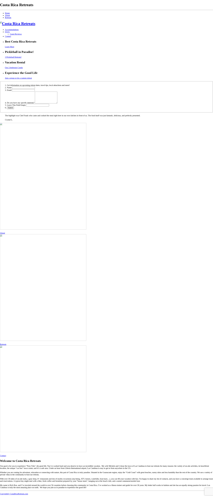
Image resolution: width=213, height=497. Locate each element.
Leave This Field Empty (16, 105)
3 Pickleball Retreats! (13, 57)
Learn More (9, 47)
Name (9, 88)
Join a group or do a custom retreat (18, 78)
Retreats (8, 18)
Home (7, 13)
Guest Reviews (16, 34)
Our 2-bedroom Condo (14, 68)
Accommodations (12, 30)
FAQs (7, 32)
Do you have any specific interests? (20, 103)
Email (9, 90)
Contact (8, 36)
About (7, 15)
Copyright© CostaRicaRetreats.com (14, 494)
